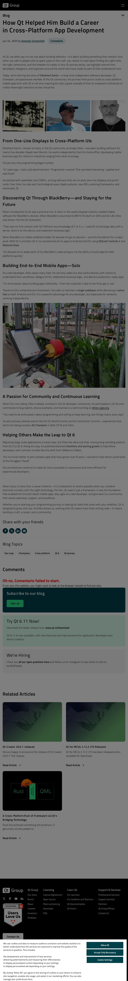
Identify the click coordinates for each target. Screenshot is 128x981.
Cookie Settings (105, 959)
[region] (63, 960)
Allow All (105, 945)
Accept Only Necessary (105, 952)
